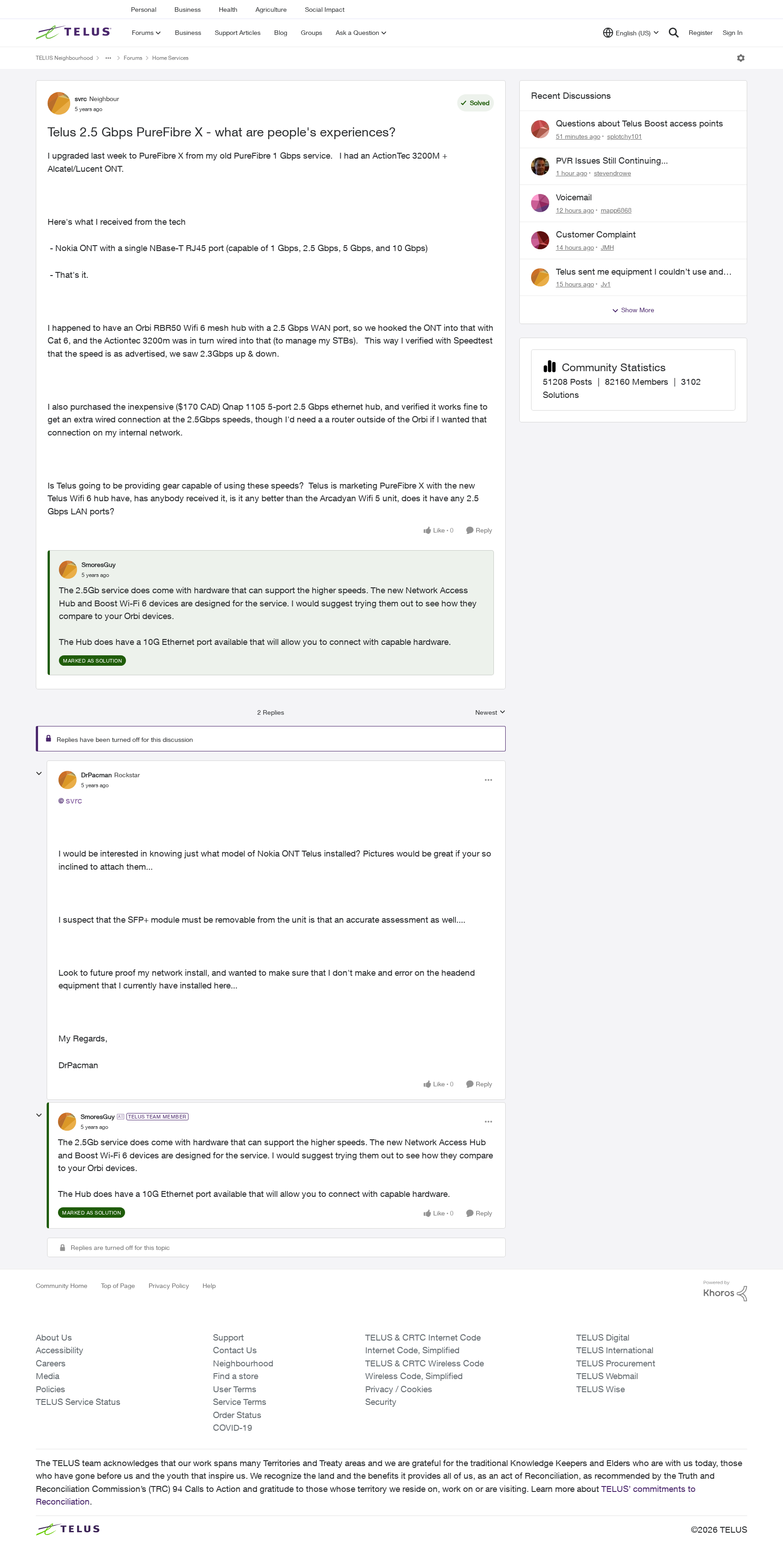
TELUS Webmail (607, 1376)
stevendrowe (612, 173)
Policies (50, 1389)
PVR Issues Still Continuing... (612, 160)
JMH (607, 247)
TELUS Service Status (78, 1402)
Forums (133, 57)
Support (228, 1337)
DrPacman (96, 775)
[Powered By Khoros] (725, 1291)
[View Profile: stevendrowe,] (540, 166)
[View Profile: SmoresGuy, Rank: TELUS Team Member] (67, 1122)
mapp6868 (616, 210)
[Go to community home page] (75, 32)
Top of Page (118, 1285)
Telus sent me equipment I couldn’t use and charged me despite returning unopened (639, 271)
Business (187, 9)
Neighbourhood (243, 1363)
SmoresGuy (99, 564)
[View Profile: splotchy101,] (540, 129)
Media (47, 1376)
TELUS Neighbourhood (64, 57)
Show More (637, 310)
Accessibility (59, 1350)
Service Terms (239, 1402)
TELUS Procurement (615, 1363)
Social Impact (324, 9)
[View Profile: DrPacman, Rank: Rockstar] (67, 780)
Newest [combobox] (490, 712)
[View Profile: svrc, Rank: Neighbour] (59, 103)
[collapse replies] (39, 773)
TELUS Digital (602, 1337)
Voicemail (574, 197)
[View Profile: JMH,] (540, 240)
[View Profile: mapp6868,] (540, 203)
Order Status (237, 1415)
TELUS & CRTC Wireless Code (424, 1363)
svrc (81, 98)
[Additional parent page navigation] (108, 58)
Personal (143, 9)
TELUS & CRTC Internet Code (423, 1337)
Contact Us (235, 1350)
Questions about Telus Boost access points (639, 123)
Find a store (235, 1376)
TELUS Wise (600, 1389)
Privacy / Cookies (398, 1389)
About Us (54, 1337)
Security (380, 1402)
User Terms (234, 1389)
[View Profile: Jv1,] (540, 277)
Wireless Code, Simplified (414, 1376)
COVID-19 (232, 1428)
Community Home (61, 1285)
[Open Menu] (741, 58)
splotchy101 (624, 136)
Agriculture (271, 9)
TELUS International (614, 1350)
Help (209, 1285)
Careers (51, 1363)
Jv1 (606, 284)
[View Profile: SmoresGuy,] (68, 570)
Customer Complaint (596, 234)
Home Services (170, 57)
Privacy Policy (169, 1285)
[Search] (673, 32)
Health (228, 9)
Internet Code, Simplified (412, 1350)
